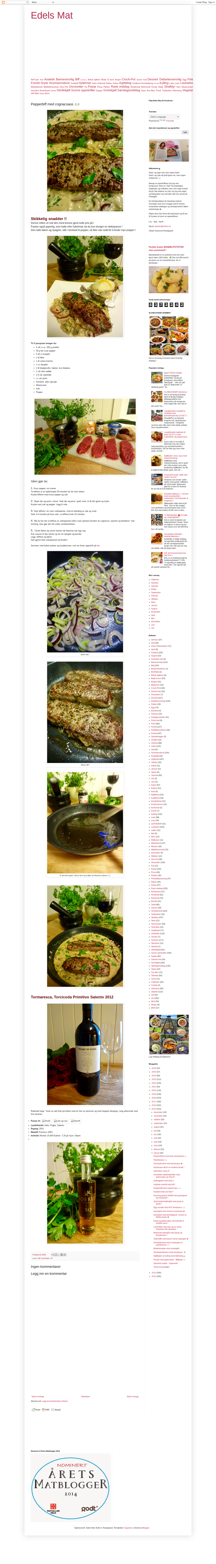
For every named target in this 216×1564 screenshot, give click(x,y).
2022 (154, 1083)
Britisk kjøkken (94, 80)
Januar (154, 605)
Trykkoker (167, 90)
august (157, 1127)
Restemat (135, 87)
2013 (154, 1276)
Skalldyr (169, 86)
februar (157, 1149)
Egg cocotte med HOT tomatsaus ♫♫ (169, 1207)
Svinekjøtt (110, 90)
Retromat (145, 87)
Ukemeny (177, 90)
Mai (152, 618)
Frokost (154, 733)
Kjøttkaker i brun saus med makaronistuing (175, 457)
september (159, 1123)
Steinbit (53, 91)
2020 (154, 1090)
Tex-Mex (151, 90)
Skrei (178, 87)
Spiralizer (155, 943)
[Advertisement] (108, 53)
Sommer (154, 583)
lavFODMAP (156, 824)
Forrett (35, 83)
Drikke (154, 704)
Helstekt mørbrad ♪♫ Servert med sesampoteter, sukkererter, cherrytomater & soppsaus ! (176, 497)
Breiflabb (83, 80)
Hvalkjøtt (74, 83)
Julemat (101, 83)
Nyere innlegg (38, 1396)
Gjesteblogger (157, 736)
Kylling (164, 83)
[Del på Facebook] (61, 1254)
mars (156, 1145)
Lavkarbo (186, 83)
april (156, 1142)
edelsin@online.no (163, 226)
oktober (157, 1119)
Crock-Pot (128, 79)
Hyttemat (85, 83)
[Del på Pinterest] (64, 1254)
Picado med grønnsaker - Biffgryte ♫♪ (169, 1260)
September (156, 592)
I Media (154, 762)
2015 (154, 1109)
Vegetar (187, 90)
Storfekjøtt (63, 90)
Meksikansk (37, 87)
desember (158, 1112)
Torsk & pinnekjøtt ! (162, 1267)
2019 (154, 1094)
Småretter (155, 933)
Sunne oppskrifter (83, 90)
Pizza (99, 87)
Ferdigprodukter (158, 717)
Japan (154, 772)
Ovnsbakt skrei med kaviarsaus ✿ (168, 1163)
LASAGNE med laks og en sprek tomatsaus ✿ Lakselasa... (167, 1228)
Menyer (154, 846)
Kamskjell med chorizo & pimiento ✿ (169, 1211)
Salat (160, 87)
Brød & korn (107, 79)
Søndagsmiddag (128, 90)
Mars (153, 602)
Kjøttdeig (125, 83)
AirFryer (35, 79)
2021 (154, 1087)
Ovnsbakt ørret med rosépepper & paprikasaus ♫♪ (168, 1244)
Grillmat (154, 743)
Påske (154, 589)
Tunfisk (154, 985)
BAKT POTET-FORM (173, 373)
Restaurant (156, 892)
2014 (154, 1273)
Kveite (156, 83)
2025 (154, 1072)
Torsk (158, 90)
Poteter (154, 875)
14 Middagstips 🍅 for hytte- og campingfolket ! (176, 516)
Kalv (153, 791)
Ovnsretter (76, 86)
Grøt (153, 749)
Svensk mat (156, 959)
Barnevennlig (65, 79)
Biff (77, 79)
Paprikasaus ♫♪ (160, 1160)
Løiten (154, 830)
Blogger (145, 1528)
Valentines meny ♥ (161, 1171)
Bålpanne (155, 685)
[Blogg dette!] (55, 1254)
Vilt (32, 93)
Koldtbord (136, 83)
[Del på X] (58, 1254)
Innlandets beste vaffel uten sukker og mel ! (176, 476)
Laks (172, 83)
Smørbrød (45, 90)
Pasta (92, 86)
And (41, 80)
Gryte (44, 83)
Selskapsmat (156, 911)
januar (157, 1153)
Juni (153, 625)
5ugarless (128, 1528)
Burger (118, 80)
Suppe (99, 90)
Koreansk (155, 808)
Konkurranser (157, 804)
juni (155, 1134)
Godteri (154, 740)
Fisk (190, 79)
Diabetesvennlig (170, 79)
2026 (154, 1068)
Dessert (153, 79)
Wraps (42, 93)
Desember (155, 612)
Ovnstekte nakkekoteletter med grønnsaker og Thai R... (167, 1176)
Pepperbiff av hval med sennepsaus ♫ (170, 1156)
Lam (177, 83)
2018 (154, 1098)
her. (98, 545)
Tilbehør (154, 975)
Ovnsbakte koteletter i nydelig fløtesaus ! (173, 535)
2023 (154, 1079)
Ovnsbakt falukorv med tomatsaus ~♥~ (170, 1252)
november (158, 1116)
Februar (154, 596)
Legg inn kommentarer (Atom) (55, 1401)
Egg (184, 79)
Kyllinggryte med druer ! (164, 1181)
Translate (170, 121)
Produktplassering (159, 879)
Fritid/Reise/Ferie (158, 730)
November (155, 621)
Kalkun (116, 83)
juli (155, 1131)
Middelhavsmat (51, 87)
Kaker (109, 83)
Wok (36, 93)
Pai (85, 87)
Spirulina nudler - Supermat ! (166, 1263)
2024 (154, 1076)
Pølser (106, 87)
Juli (152, 628)
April (153, 615)
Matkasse (155, 840)
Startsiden (85, 1396)
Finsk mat (155, 720)
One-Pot (64, 87)
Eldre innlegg (133, 1396)
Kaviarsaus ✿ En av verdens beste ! (169, 1167)
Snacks (154, 937)
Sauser (154, 908)
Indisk (94, 83)
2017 (154, 1102)
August (154, 609)
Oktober (154, 599)
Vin (51, 1258)
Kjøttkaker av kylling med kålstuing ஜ (169, 1256)
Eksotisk (154, 711)
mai (155, 1138)
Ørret (47, 93)
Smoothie (35, 90)
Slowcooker (187, 87)
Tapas (143, 90)
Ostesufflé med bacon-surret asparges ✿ (171, 1239)
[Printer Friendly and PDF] (46, 1411)
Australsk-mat (157, 659)
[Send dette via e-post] (52, 1254)
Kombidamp (147, 83)
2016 (154, 1105)
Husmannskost (59, 83)
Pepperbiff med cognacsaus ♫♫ (167, 1188)
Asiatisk (49, 79)
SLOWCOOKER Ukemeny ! (176, 392)
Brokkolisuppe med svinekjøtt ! (167, 1248)
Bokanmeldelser (158, 669)
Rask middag (120, 86)
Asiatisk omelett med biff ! (164, 1184)
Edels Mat (52, 15)
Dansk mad (142, 80)
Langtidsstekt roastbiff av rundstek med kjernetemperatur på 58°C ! (175, 413)
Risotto (154, 87)
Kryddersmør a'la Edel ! (163, 1192)
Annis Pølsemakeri (159, 646)
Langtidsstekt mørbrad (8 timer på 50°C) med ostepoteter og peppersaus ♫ (175, 435)
